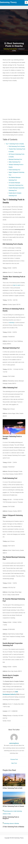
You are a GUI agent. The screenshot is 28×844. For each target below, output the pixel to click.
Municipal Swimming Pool (15, 159)
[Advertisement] (14, 27)
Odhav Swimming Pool (14, 162)
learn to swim (16, 285)
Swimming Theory (8, 2)
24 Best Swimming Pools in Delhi (12, 788)
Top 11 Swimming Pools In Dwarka (15, 144)
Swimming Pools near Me (10, 49)
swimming (11, 322)
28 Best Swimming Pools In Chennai (13, 806)
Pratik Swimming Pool (14, 169)
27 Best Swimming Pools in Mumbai (13, 827)
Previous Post (14, 759)
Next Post (14, 763)
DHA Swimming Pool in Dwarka (17, 146)
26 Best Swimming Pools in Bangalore (11, 817)
